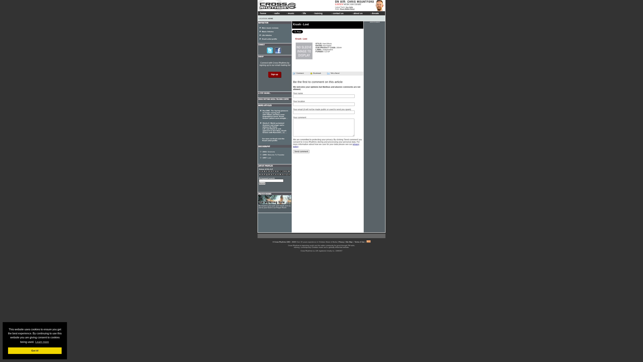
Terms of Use (359, 242)
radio (277, 13)
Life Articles (267, 35)
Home (270, 18)
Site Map (349, 242)
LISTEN (339, 4)
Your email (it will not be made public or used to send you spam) (322, 109)
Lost (267, 158)
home (263, 13)
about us (358, 13)
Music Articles (268, 32)
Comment (300, 73)
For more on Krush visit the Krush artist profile (273, 139)
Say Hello (349, 7)
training (318, 13)
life (304, 13)
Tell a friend (335, 73)
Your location (299, 101)
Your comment (299, 117)
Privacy (341, 242)
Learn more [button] (42, 342)
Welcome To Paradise (273, 155)
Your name (298, 93)
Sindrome (269, 152)
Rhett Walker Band (347, 9)
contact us (338, 13)
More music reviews (270, 28)
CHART (357, 4)
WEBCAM (348, 4)
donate (375, 13)
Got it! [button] (35, 350)
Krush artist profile (269, 39)
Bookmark (317, 73)
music (291, 13)
